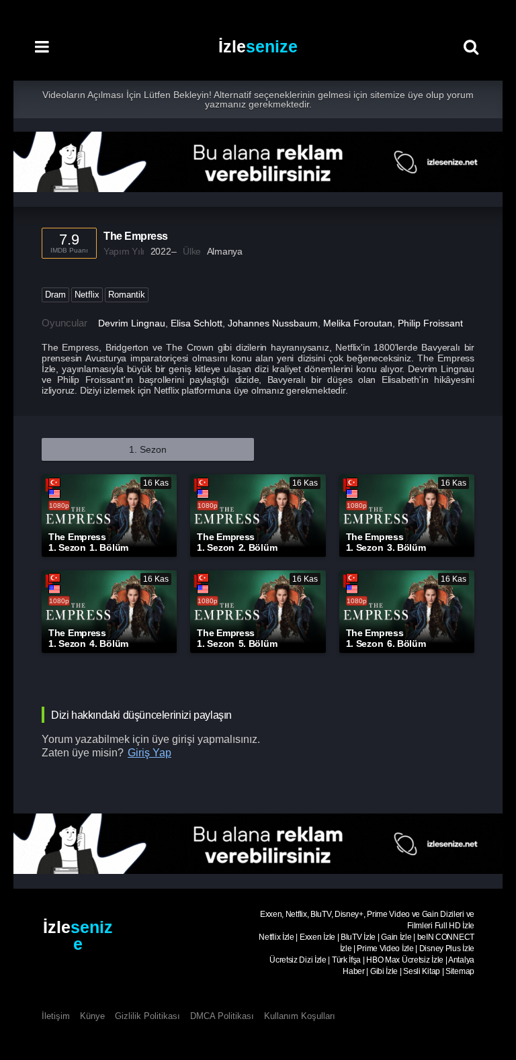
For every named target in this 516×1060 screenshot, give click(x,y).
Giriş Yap (149, 752)
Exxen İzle (317, 937)
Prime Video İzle (385, 948)
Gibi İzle (384, 971)
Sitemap (459, 971)
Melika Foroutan (357, 323)
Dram (55, 295)
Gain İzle (396, 937)
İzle (258, 46)
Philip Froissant (430, 323)
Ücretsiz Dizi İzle (298, 960)
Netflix (87, 295)
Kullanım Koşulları (299, 1016)
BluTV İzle (358, 937)
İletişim (56, 1016)
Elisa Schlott (196, 323)
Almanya (225, 251)
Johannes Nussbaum (273, 323)
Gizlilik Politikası (147, 1016)
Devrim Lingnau (131, 323)
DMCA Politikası (222, 1016)
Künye (92, 1016)
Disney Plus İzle (446, 948)
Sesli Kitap (421, 971)
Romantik (126, 295)
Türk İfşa (346, 960)
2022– (163, 251)
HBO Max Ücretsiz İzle (404, 960)
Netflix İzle (276, 937)
